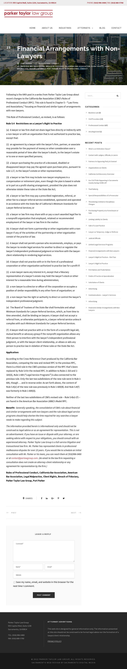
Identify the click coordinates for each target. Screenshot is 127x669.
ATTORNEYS (84, 28)
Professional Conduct (49, 63)
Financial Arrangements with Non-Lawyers (104, 251)
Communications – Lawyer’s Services (102, 295)
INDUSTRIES (65, 28)
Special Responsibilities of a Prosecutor (103, 195)
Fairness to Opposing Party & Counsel (103, 161)
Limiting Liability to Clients (98, 219)
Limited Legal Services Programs (101, 244)
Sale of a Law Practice (97, 226)
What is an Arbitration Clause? (99, 149)
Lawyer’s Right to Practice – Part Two (102, 257)
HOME (32, 28)
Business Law (93, 113)
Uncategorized (94, 132)
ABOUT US (47, 28)
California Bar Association (77, 66)
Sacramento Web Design (46, 662)
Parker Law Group (37, 69)
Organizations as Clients (98, 168)
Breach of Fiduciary (55, 66)
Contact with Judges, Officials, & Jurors (103, 155)
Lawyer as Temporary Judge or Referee (103, 232)
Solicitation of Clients (96, 282)
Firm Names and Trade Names (99, 270)
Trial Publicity (93, 189)
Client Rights (97, 66)
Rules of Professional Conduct (73, 69)
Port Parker (26, 63)
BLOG (102, 28)
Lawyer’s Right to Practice (98, 263)
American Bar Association (33, 66)
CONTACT (116, 28)
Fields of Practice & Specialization (101, 276)
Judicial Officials (94, 238)
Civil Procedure (94, 119)
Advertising (93, 289)
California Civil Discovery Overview (101, 174)
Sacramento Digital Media (79, 662)
